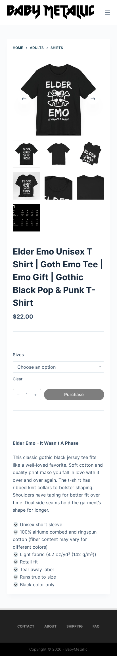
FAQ (96, 626)
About (50, 626)
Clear (17, 378)
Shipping (74, 626)
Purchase (74, 394)
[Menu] (107, 12)
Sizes (18, 354)
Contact (25, 626)
